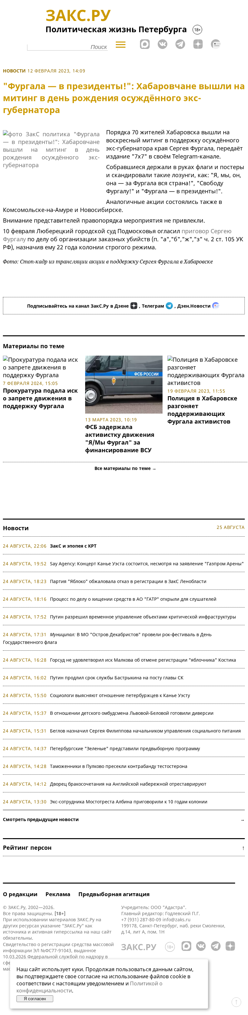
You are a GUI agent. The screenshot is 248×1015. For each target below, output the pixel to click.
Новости (14, 71)
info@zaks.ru (177, 919)
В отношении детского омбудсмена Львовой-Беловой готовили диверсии (131, 713)
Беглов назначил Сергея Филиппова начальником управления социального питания (145, 731)
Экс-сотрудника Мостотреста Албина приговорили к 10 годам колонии (128, 802)
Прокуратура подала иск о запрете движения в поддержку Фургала (40, 398)
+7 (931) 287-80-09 (141, 919)
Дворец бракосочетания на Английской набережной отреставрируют (128, 784)
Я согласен (35, 998)
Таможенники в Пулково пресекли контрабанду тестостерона (118, 766)
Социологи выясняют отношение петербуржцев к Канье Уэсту (120, 695)
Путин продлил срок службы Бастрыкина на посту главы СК (117, 678)
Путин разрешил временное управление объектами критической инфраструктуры (143, 617)
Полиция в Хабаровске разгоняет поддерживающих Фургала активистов (202, 409)
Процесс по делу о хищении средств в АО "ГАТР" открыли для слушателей (133, 599)
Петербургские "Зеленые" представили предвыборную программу (125, 748)
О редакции (20, 894)
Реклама (57, 894)
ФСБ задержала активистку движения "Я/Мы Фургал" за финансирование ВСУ (119, 438)
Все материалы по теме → (125, 468)
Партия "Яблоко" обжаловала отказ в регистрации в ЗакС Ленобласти (128, 581)
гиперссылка (68, 932)
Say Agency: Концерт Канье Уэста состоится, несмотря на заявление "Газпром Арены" (147, 563)
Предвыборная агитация (114, 894)
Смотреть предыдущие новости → (124, 819)
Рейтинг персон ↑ (124, 847)
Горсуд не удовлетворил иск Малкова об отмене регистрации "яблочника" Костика (143, 660)
